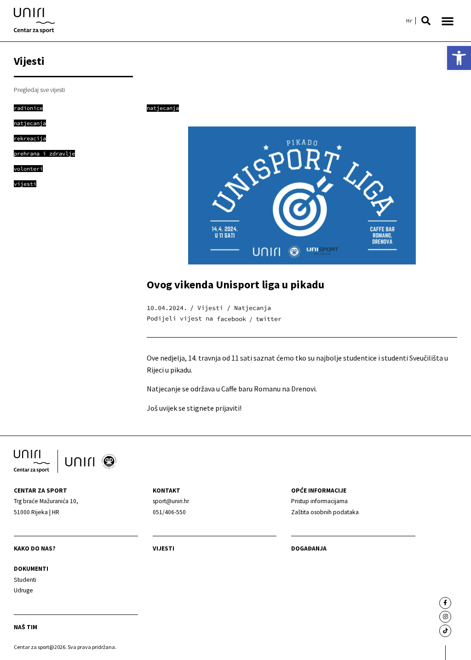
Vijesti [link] (163, 548)
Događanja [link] (309, 548)
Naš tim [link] (25, 627)
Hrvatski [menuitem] (409, 20)
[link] (459, 58)
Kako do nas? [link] (35, 548)
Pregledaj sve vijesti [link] (39, 90)
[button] (426, 20)
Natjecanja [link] (163, 107)
